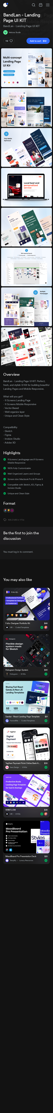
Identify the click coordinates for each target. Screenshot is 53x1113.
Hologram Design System (16, 670)
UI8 (11, 627)
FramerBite (14, 721)
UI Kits (23, 674)
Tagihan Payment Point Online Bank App (23, 763)
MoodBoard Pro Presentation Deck (20, 856)
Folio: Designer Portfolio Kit (17, 623)
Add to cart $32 (38, 41)
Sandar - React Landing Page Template (22, 716)
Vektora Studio (15, 32)
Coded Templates (22, 627)
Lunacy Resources (26, 860)
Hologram (14, 674)
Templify (13, 860)
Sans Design (14, 767)
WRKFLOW (10, 809)
